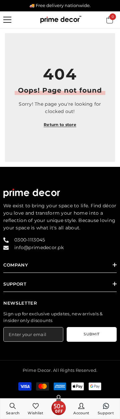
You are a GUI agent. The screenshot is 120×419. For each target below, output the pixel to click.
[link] (12, 408)
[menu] (7, 20)
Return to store (60, 124)
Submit (91, 334)
